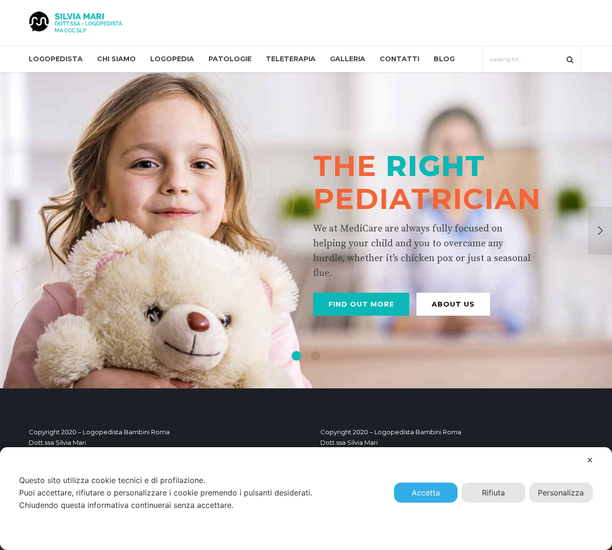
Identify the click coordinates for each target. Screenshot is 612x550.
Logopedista (56, 59)
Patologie (229, 59)
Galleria (347, 59)
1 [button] (296, 356)
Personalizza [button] (561, 492)
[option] (306, 230)
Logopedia (172, 59)
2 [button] (315, 356)
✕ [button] (590, 460)
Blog (444, 59)
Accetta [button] (426, 492)
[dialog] (306, 498)
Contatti (399, 59)
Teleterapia (291, 59)
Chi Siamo (116, 59)
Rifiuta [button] (493, 492)
